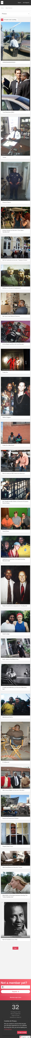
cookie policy (8, 1029)
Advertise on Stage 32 (15, 1017)
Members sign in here (15, 997)
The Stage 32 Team (15, 1012)
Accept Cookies (22, 1032)
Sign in (19, 2)
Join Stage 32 (26, 2)
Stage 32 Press (15, 1015)
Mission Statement (15, 1013)
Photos (4, 14)
